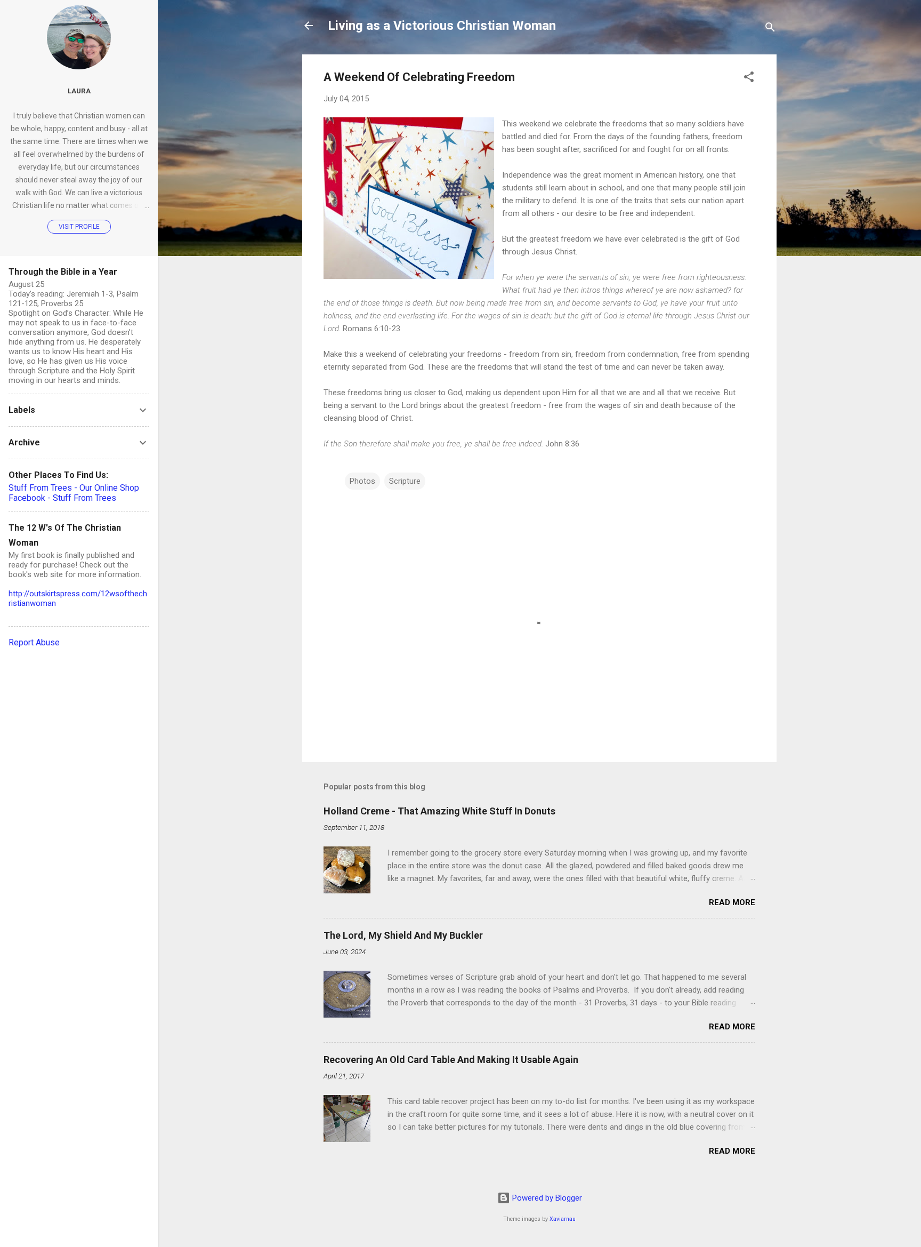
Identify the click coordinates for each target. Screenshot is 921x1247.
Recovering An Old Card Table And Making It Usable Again (451, 1059)
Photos (362, 481)
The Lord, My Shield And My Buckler (403, 935)
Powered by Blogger (546, 1198)
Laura (79, 90)
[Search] (770, 29)
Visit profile (79, 226)
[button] (748, 78)
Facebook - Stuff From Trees (62, 498)
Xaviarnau (563, 1219)
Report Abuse (34, 642)
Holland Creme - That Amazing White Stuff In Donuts (439, 811)
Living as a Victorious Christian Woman (442, 25)
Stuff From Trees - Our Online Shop (74, 488)
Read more (732, 902)
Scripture (405, 481)
